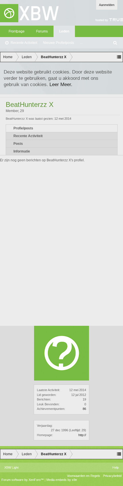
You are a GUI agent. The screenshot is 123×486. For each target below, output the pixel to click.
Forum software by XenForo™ (23, 479)
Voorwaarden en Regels (83, 475)
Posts (18, 144)
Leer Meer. (60, 84)
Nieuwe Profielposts (58, 43)
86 (84, 408)
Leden (64, 31)
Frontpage (17, 31)
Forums (42, 31)
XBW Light (11, 467)
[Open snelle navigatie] (119, 57)
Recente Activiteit (24, 43)
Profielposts (23, 128)
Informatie (21, 151)
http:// (82, 435)
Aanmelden (106, 5)
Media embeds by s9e (61, 479)
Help (115, 467)
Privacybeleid (112, 475)
